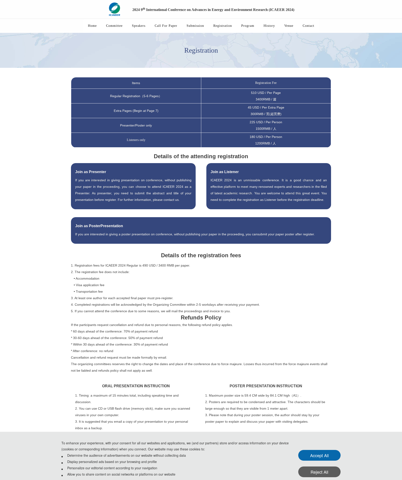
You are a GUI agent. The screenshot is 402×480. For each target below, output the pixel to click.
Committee (114, 25)
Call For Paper (166, 25)
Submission (195, 25)
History (269, 25)
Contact (308, 25)
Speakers (138, 25)
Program (247, 25)
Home (92, 25)
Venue (288, 25)
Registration (222, 25)
